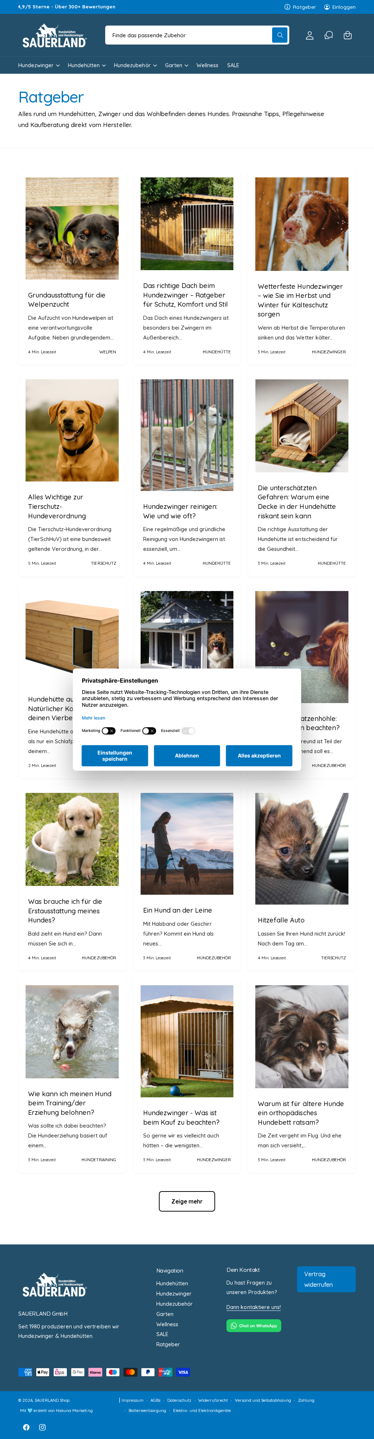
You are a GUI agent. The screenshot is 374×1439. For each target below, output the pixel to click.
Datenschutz (179, 1400)
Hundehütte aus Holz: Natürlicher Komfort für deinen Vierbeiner (65, 708)
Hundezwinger (174, 1293)
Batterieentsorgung (147, 1410)
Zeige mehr (187, 1201)
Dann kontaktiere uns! (253, 1307)
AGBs (155, 1400)
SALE (162, 1334)
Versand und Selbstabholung (263, 1400)
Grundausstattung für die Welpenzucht (67, 300)
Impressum (133, 1400)
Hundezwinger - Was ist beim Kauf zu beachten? (181, 1118)
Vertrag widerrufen (318, 1279)
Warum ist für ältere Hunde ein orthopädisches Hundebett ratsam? (301, 1113)
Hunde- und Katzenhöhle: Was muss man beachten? (298, 723)
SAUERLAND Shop (52, 1400)
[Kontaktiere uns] (328, 35)
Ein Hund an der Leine (177, 910)
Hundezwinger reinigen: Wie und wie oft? (180, 511)
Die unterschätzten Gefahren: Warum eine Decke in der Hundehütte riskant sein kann (297, 502)
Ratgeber (304, 7)
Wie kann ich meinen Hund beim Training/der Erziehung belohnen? (69, 1103)
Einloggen (344, 7)
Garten (164, 1314)
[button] (347, 35)
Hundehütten (172, 1283)
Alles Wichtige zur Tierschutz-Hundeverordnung (57, 506)
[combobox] (197, 35)
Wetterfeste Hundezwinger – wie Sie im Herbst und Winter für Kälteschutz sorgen (300, 300)
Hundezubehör (174, 1303)
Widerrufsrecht (213, 1400)
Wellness (167, 1324)
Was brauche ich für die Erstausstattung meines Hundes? (65, 910)
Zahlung (306, 1400)
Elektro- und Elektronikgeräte (201, 1410)
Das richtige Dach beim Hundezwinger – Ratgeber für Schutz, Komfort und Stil (185, 294)
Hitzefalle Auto (281, 920)
